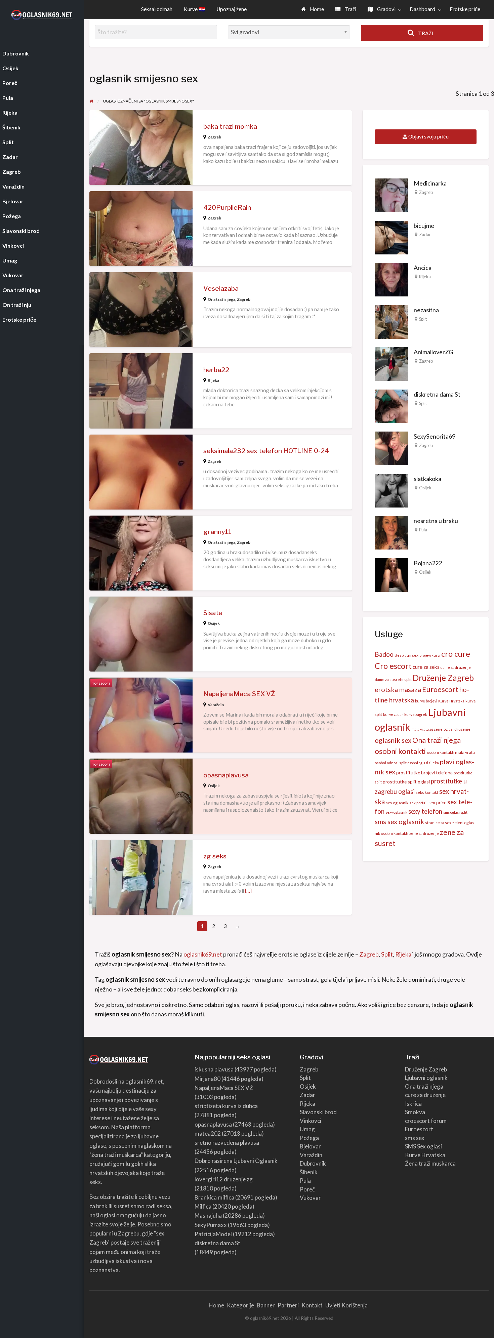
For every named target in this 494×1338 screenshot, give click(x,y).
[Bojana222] (391, 574)
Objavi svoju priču (428, 136)
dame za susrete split (393, 679)
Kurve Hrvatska (451, 701)
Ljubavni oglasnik (426, 1078)
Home (316, 9)
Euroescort (440, 689)
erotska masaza (398, 689)
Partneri (288, 1305)
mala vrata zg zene (427, 729)
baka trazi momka (230, 126)
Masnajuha (208, 1215)
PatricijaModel (213, 1234)
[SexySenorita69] (391, 447)
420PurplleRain (227, 207)
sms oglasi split (455, 812)
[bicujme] (391, 236)
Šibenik (309, 1172)
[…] (248, 891)
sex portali (418, 803)
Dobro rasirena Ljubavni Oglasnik (236, 1160)
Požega (309, 1138)
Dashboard (422, 9)
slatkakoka (427, 478)
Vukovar (310, 1198)
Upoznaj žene (231, 9)
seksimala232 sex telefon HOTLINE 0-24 (266, 451)
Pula (423, 529)
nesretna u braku (436, 520)
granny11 (217, 532)
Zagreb (214, 136)
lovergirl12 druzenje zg (224, 1179)
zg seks (215, 856)
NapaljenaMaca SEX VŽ (239, 694)
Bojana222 (428, 563)
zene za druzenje (424, 833)
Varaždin (216, 704)
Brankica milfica (214, 1197)
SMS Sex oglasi (423, 1146)
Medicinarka (430, 183)
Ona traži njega (221, 299)
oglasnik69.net (202, 954)
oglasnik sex (393, 740)
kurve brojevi (426, 701)
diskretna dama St (437, 394)
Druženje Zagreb (443, 678)
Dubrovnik (313, 1163)
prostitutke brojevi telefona (424, 772)
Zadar (425, 234)
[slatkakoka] (391, 489)
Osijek (214, 623)
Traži (349, 9)
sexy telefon (425, 811)
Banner (266, 1305)
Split (423, 319)
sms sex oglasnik (399, 821)
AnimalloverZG (433, 352)
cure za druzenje (425, 1095)
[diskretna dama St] (391, 405)
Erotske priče (465, 9)
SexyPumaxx (211, 1224)
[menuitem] (312, 9)
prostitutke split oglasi (406, 781)
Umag (307, 1129)
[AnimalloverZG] (391, 363)
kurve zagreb (415, 714)
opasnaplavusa (226, 775)
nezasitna (426, 310)
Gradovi (386, 9)
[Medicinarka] (391, 194)
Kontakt (312, 1305)
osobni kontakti (400, 751)
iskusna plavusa (214, 1069)
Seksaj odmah (156, 9)
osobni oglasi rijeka (423, 763)
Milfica (203, 1206)
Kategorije (240, 1305)
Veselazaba (221, 288)
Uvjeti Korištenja (346, 1305)
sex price (437, 802)
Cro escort (393, 666)
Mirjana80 (207, 1078)
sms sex (414, 1138)
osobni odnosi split (391, 763)
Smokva (415, 1112)
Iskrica (413, 1103)
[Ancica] (391, 279)
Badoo (384, 654)
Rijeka (213, 380)
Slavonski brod (318, 1112)
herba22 (216, 370)
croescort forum (426, 1121)
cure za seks (426, 667)
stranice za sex (438, 822)
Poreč (307, 1189)
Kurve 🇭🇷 (194, 9)
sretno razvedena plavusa (227, 1142)
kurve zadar (393, 714)
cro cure (455, 653)
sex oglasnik (397, 802)
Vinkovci (310, 1121)
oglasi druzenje (457, 729)
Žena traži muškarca (430, 1163)
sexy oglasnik (396, 812)
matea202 (208, 1133)
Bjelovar (310, 1146)
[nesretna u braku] (391, 532)
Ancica (422, 267)
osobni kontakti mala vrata (451, 752)
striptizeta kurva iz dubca (226, 1105)
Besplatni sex (406, 655)
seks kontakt (427, 792)
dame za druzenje (456, 667)
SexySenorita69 (434, 436)
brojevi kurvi (429, 655)
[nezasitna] (391, 321)
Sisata (212, 613)
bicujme (424, 225)
